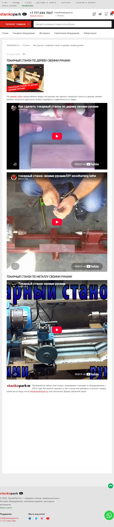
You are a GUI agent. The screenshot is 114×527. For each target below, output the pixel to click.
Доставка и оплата (46, 3)
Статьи (28, 3)
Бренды (16, 3)
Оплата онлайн (9, 6)
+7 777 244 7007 (41, 13)
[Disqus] (57, 430)
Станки (5, 33)
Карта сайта (6, 507)
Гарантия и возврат (86, 3)
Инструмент (44, 33)
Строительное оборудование (66, 33)
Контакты (65, 3)
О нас (4, 3)
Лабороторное (90, 33)
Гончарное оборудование (24, 33)
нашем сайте (16, 96)
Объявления (27, 6)
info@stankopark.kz (64, 12)
